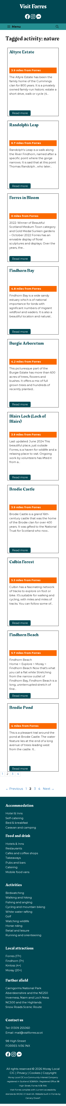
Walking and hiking (19, 897)
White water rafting (19, 911)
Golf (8, 916)
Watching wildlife (17, 921)
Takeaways (13, 858)
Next (48, 789)
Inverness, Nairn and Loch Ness (27, 997)
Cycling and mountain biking (25, 907)
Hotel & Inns (14, 813)
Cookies (34, 1073)
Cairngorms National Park (23, 988)
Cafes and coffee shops (22, 853)
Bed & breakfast (17, 822)
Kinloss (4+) (13, 965)
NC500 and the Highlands (23, 1002)
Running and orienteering (23, 935)
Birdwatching (15, 893)
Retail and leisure (17, 930)
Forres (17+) (13, 956)
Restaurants (14, 848)
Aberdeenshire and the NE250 (27, 993)
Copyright (49, 1073)
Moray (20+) (14, 970)
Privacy (22, 1073)
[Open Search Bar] (57, 26)
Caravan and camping (21, 827)
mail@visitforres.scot (28, 1032)
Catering (11, 867)
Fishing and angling (19, 902)
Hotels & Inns (15, 844)
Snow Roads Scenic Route (24, 1007)
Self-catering (14, 818)
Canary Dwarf (33, 1098)
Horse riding (14, 925)
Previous (14, 789)
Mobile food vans (17, 872)
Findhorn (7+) (15, 961)
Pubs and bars (15, 862)
